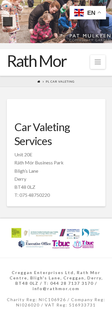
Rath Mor (36, 61)
